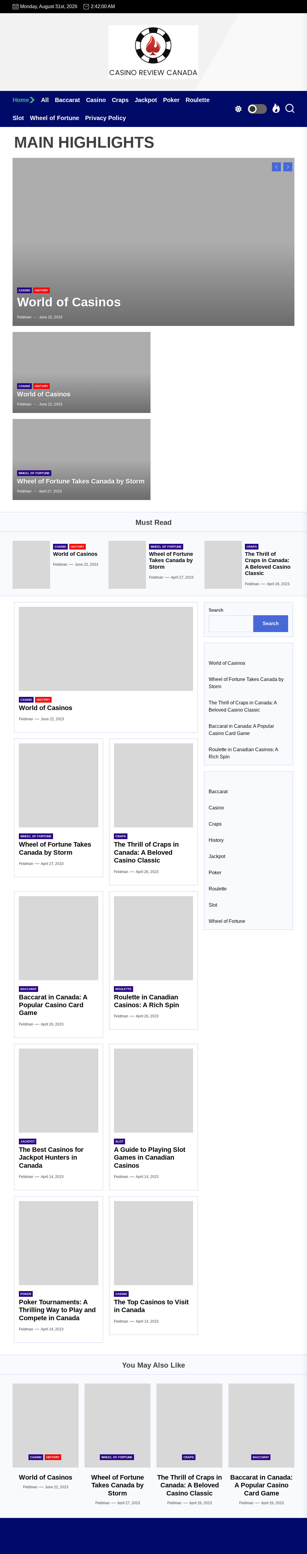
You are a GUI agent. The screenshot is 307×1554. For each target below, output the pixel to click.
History (41, 386)
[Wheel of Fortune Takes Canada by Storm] (153, 242)
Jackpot (146, 100)
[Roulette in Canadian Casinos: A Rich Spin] (153, 938)
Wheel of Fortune (54, 118)
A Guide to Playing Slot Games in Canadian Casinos (149, 1157)
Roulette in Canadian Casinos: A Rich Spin (146, 1001)
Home (21, 100)
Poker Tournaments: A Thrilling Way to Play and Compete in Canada (57, 1310)
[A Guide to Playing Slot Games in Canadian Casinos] (153, 1091)
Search (216, 610)
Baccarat (67, 100)
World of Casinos (43, 394)
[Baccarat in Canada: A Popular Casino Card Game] (58, 938)
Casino (96, 100)
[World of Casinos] (82, 372)
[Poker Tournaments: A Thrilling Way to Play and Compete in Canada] (58, 1243)
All (45, 100)
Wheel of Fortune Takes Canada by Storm (141, 302)
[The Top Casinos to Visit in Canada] (153, 1243)
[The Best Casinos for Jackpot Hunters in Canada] (58, 1091)
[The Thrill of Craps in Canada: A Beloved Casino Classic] (223, 565)
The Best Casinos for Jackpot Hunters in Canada (51, 1157)
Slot (18, 118)
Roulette (198, 100)
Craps (120, 100)
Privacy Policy (105, 118)
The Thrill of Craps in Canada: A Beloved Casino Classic (268, 564)
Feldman (24, 317)
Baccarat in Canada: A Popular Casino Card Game (53, 1005)
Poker (171, 100)
